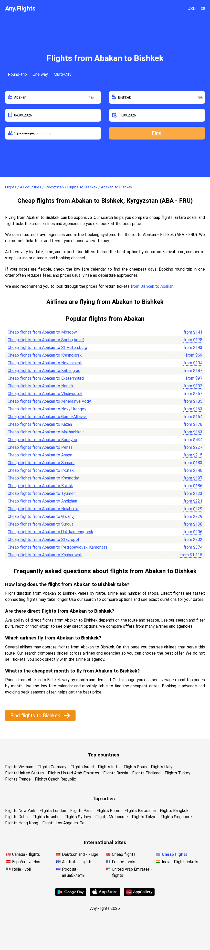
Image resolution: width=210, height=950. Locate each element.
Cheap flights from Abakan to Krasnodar (43, 478)
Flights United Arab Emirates (73, 773)
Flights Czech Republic (55, 779)
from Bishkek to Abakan (152, 286)
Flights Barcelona (140, 810)
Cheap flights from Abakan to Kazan (40, 424)
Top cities (103, 799)
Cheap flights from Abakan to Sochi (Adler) (46, 339)
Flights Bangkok (174, 810)
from (192, 332)
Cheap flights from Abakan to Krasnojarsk (45, 355)
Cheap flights (123, 854)
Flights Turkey (177, 773)
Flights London (52, 810)
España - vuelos (26, 861)
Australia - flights (77, 861)
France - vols (123, 861)
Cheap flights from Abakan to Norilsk (41, 385)
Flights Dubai (16, 816)
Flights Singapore (176, 816)
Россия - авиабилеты (74, 872)
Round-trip (17, 74)
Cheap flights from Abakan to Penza (40, 447)
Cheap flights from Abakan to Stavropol (43, 539)
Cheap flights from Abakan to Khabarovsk (45, 554)
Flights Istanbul (46, 816)
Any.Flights (20, 8)
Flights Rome (108, 810)
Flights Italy (161, 766)
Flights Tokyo (144, 816)
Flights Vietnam (19, 766)
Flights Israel (82, 766)
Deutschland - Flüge (80, 854)
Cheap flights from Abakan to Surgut (40, 524)
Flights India (109, 766)
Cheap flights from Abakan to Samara (41, 462)
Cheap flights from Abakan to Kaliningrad (44, 370)
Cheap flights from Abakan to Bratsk (40, 485)
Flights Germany (51, 766)
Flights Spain (135, 766)
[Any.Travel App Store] (105, 894)
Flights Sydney (78, 816)
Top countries (103, 755)
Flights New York (20, 810)
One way (40, 74)
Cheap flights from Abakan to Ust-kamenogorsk (50, 531)
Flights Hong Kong (21, 822)
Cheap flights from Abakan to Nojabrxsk (43, 508)
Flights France (18, 779)
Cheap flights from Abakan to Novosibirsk (45, 362)
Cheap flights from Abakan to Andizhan (42, 501)
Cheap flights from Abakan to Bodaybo (42, 439)
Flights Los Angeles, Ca (63, 822)
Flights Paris (81, 810)
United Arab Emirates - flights (132, 872)
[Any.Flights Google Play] (70, 894)
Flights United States (24, 773)
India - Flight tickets (180, 861)
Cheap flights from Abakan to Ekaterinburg (46, 378)
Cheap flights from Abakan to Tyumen (42, 493)
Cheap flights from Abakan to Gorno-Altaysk (47, 416)
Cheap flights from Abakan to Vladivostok (45, 393)
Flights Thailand (146, 773)
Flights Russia (115, 773)
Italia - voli (21, 869)
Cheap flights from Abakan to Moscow (42, 332)
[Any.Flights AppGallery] (139, 894)
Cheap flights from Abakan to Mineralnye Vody (49, 401)
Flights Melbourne (111, 816)
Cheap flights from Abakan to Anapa (40, 455)
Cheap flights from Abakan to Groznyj (41, 516)
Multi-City (62, 74)
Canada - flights (26, 854)
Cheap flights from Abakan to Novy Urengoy (47, 409)
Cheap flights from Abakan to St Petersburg (47, 347)
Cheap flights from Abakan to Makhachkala (46, 432)
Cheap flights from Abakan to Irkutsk (41, 470)
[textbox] (53, 97)
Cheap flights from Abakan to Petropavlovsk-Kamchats (57, 547)
